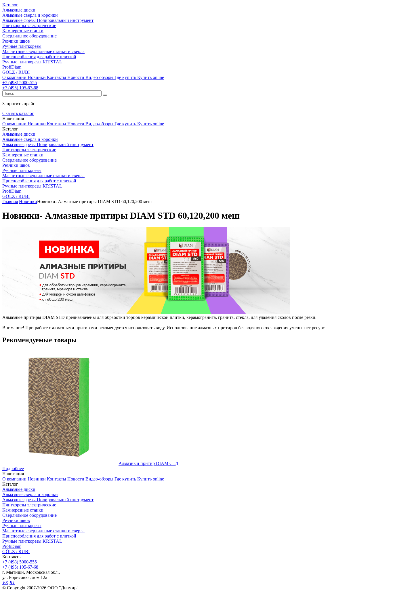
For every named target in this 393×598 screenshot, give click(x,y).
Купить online (150, 77)
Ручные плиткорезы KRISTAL (32, 541)
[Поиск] (105, 95)
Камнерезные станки (22, 510)
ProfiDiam (11, 546)
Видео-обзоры (99, 77)
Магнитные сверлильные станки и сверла (43, 530)
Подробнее (13, 468)
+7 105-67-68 (20, 87)
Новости (75, 77)
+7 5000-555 (19, 82)
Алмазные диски (18, 489)
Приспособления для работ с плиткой (39, 535)
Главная (10, 201)
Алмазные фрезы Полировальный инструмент (48, 499)
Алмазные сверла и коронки (30, 494)
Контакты (56, 77)
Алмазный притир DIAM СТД (148, 463)
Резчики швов (16, 520)
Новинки (37, 77)
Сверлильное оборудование (29, 515)
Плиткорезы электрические (29, 504)
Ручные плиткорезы (21, 525)
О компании (14, 77)
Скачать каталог (18, 113)
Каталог (10, 4)
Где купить (125, 77)
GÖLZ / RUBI (16, 551)
